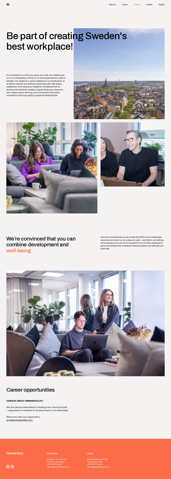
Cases (125, 5)
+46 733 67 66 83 (94, 464)
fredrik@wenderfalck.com (58, 467)
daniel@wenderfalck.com (98, 467)
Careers (137, 5)
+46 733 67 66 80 (54, 464)
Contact (149, 5)
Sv (163, 5)
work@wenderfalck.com (19, 420)
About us (112, 5)
